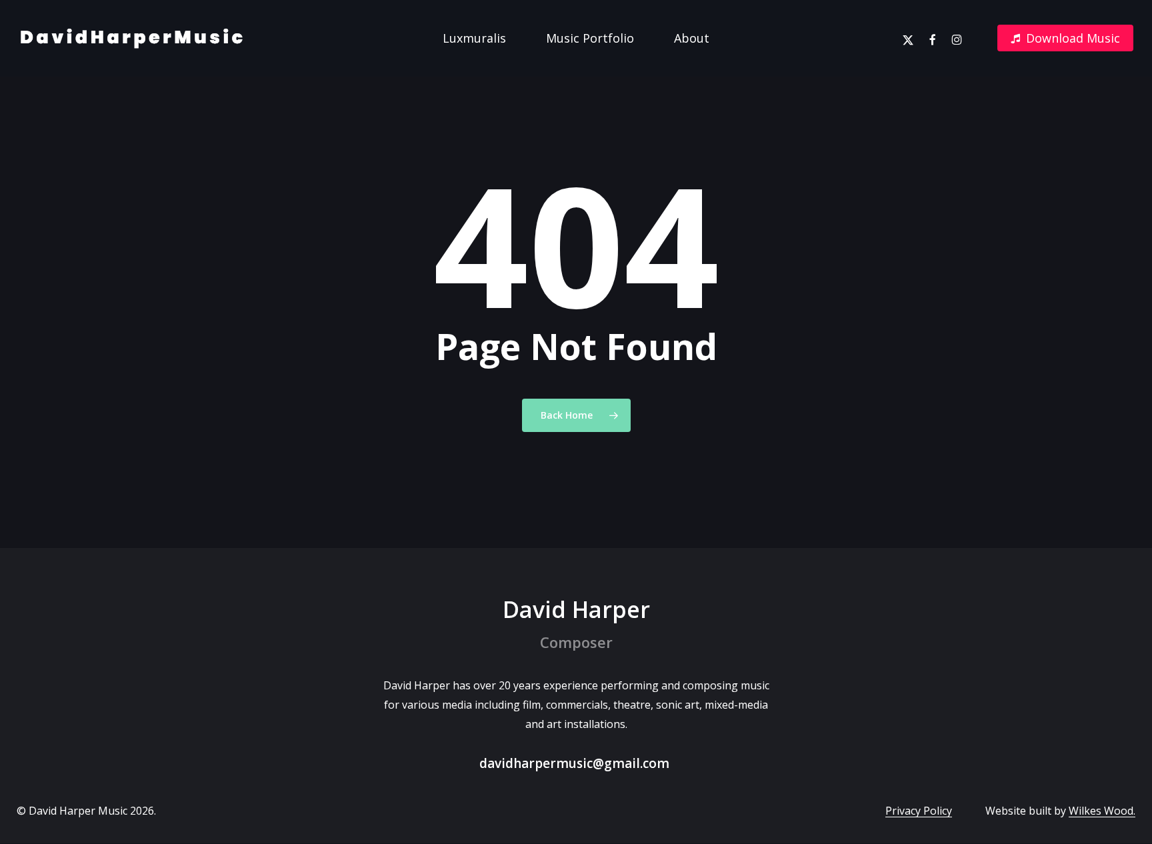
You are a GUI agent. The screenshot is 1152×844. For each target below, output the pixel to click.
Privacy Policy (918, 810)
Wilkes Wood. (1102, 810)
